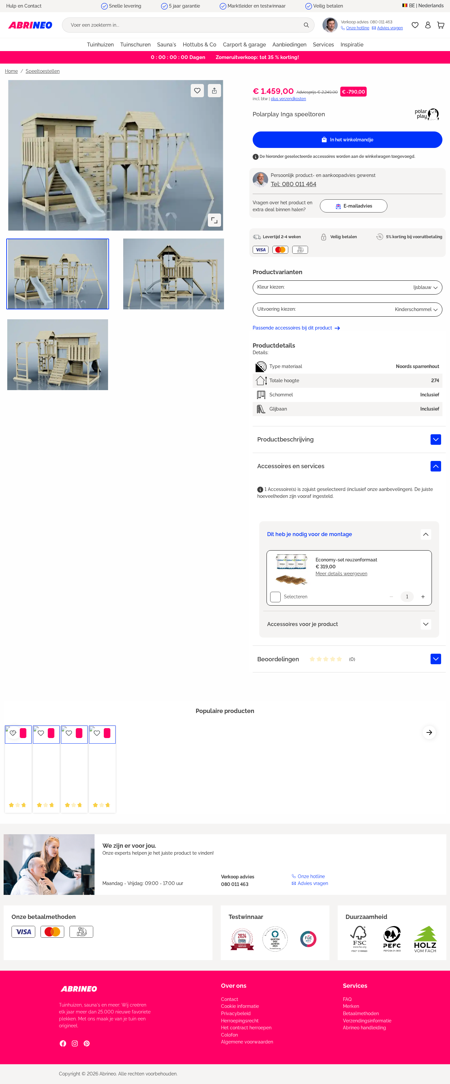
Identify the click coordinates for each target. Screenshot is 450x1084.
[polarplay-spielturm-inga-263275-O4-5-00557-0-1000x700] (115, 155)
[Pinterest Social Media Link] (87, 1043)
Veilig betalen (328, 6)
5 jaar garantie (184, 6)
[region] (113, 239)
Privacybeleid (236, 1013)
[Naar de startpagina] (30, 24)
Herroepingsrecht (240, 1020)
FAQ (347, 999)
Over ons (233, 985)
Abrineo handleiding (364, 1027)
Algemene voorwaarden (247, 1041)
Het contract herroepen (246, 1027)
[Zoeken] (307, 25)
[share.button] (214, 90)
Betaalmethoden (361, 1013)
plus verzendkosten (288, 99)
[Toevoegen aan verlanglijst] (197, 90)
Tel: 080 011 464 (293, 184)
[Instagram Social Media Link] (75, 1043)
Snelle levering (125, 6)
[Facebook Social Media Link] (63, 1043)
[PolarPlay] (427, 114)
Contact (229, 999)
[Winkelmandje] (440, 25)
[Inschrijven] (428, 25)
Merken (351, 1006)
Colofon (229, 1035)
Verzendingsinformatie (367, 1020)
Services (355, 985)
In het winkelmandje (351, 139)
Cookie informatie (240, 1006)
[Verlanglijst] (415, 25)
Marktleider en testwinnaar (257, 6)
